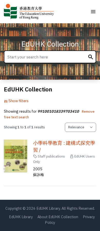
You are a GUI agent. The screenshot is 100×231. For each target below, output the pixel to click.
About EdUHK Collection (57, 216)
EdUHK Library (21, 216)
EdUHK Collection (50, 44)
